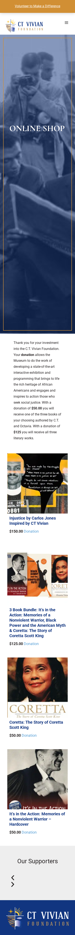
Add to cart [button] (37, 453)
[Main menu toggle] (67, 22)
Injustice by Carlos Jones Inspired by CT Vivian (32, 521)
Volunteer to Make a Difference (37, 6)
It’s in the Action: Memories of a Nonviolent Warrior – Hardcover (37, 819)
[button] (37, 877)
